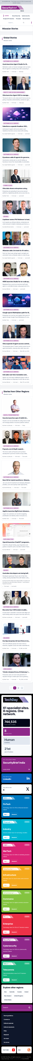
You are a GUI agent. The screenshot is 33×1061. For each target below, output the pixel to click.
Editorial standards (9, 1027)
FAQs (5, 1031)
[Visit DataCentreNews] (12, 869)
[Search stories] (29, 1007)
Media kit (14, 814)
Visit (5, 814)
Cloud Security (16, 16)
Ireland (26, 992)
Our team (6, 1038)
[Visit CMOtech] (12, 845)
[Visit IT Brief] (12, 916)
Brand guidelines (8, 1015)
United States (7, 999)
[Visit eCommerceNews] (12, 893)
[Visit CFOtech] (12, 798)
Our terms (6, 1042)
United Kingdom (18, 996)
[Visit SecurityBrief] (12, 939)
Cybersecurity (26, 16)
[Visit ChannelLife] (12, 822)
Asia (5, 992)
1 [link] (14, 688)
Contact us (7, 1019)
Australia (11, 992)
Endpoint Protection (8, 18)
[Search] (24, 23)
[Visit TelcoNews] (12, 963)
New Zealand (7, 996)
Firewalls (18, 18)
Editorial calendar (8, 1023)
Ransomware (26, 18)
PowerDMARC (25, 1058)
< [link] (11, 688)
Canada (19, 992)
